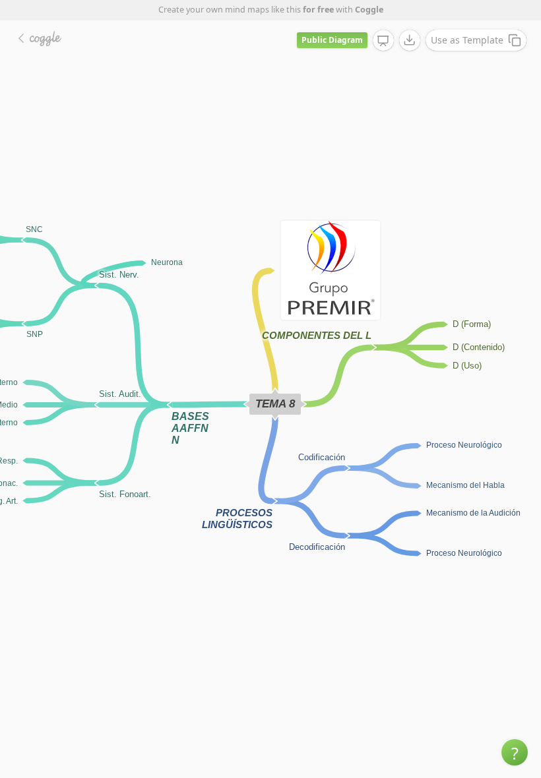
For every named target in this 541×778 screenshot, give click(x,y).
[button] (514, 752)
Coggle (369, 9)
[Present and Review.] (383, 40)
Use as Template (467, 40)
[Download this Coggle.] (409, 40)
